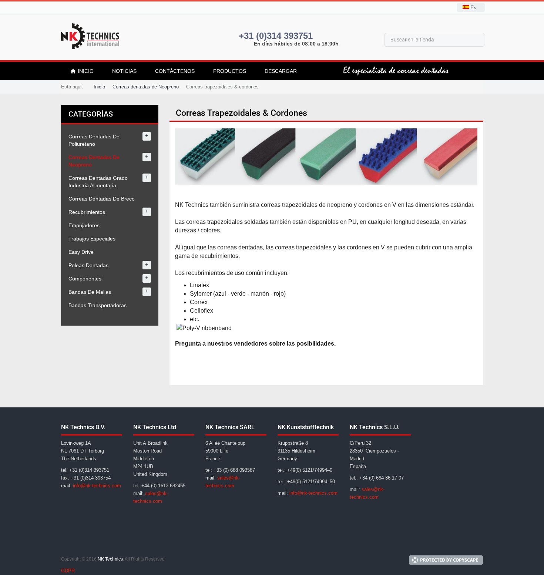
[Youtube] (104, 542)
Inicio (99, 87)
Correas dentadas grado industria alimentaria (98, 181)
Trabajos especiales (91, 239)
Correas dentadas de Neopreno (146, 87)
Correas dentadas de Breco (101, 199)
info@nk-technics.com (97, 485)
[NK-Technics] (90, 36)
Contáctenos (175, 71)
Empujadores (84, 225)
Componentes (84, 279)
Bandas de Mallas (89, 292)
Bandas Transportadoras (97, 305)
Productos (229, 71)
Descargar (281, 71)
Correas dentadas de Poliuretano (94, 140)
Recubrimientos (86, 212)
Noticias (124, 71)
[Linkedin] (86, 542)
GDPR (68, 571)
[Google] (68, 542)
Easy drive (81, 252)
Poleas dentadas (88, 265)
